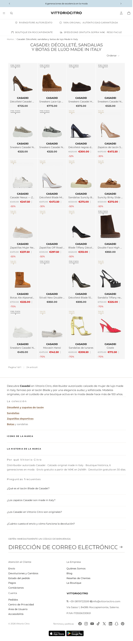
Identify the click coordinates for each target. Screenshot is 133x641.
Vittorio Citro (23, 624)
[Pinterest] (121, 625)
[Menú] (4, 13)
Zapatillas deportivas (20, 415)
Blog (69, 574)
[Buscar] (11, 13)
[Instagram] (84, 625)
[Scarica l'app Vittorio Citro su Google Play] (74, 634)
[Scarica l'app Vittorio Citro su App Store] (56, 634)
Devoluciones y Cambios (23, 574)
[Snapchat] (115, 625)
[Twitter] (102, 625)
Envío (11, 569)
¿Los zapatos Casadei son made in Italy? (31, 501)
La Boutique (73, 584)
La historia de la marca (24, 445)
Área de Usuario (18, 610)
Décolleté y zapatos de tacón (25, 404)
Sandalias (13, 409)
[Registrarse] (119, 548)
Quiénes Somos (75, 569)
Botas (10, 421)
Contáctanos (16, 588)
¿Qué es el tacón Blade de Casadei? (28, 489)
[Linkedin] (109, 625)
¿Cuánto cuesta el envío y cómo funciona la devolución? (41, 524)
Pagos (12, 584)
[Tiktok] (96, 625)
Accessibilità (15, 615)
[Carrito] (127, 13)
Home (10, 39)
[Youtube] (90, 625)
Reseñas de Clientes (78, 579)
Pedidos (13, 600)
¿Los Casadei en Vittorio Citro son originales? (34, 513)
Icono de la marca (20, 433)
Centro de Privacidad (21, 605)
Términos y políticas (61, 625)
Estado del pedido (19, 579)
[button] (111, 56)
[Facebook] (78, 625)
